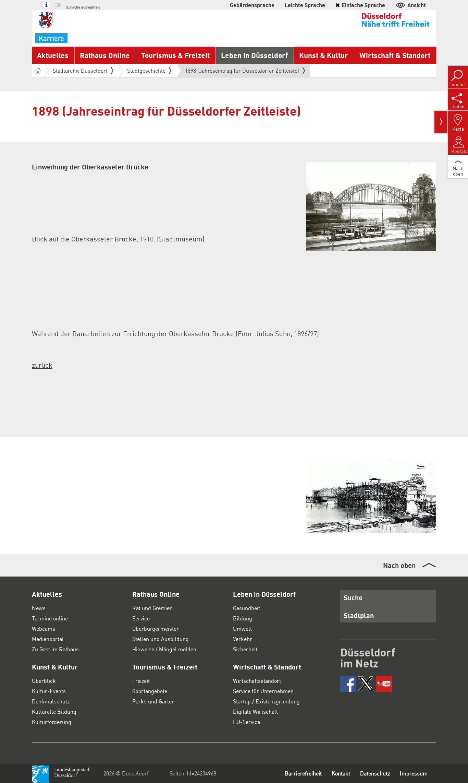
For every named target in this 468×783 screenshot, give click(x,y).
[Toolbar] (441, 121)
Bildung (242, 618)
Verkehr (242, 638)
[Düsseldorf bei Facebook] (348, 684)
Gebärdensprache (252, 5)
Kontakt (341, 773)
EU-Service (246, 721)
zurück (42, 364)
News (39, 608)
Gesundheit (246, 608)
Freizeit (141, 680)
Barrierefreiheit (303, 773)
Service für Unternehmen (263, 691)
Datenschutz (375, 773)
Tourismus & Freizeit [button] (175, 55)
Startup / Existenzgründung (266, 701)
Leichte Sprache (305, 5)
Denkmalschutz (51, 701)
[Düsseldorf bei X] (366, 684)
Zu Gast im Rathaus (55, 649)
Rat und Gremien (152, 608)
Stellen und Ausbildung (160, 638)
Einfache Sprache (360, 5)
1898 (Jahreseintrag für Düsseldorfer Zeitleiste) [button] (242, 72)
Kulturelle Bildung (54, 711)
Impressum (414, 773)
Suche (353, 597)
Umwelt (242, 628)
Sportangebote (149, 691)
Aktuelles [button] (53, 55)
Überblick (44, 680)
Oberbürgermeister (155, 628)
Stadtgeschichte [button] (146, 70)
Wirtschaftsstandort (257, 680)
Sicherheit (245, 649)
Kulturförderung (51, 721)
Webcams (43, 628)
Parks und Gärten (153, 701)
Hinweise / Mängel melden (164, 649)
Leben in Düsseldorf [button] (254, 55)
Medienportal (48, 638)
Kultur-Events (49, 691)
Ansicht (416, 5)
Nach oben (399, 565)
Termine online (50, 618)
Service (141, 618)
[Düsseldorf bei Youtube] (384, 684)
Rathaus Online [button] (105, 55)
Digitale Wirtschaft (255, 711)
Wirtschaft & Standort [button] (394, 55)
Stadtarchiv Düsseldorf (80, 70)
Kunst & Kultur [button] (323, 55)
